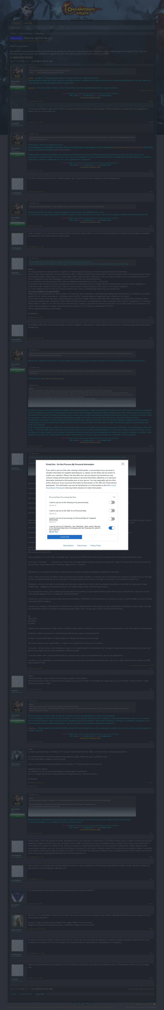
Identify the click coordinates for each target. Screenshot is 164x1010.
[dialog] (82, 505)
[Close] (123, 464)
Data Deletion (68, 545)
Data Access (82, 545)
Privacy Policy (95, 545)
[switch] (112, 502)
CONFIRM (64, 537)
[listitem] (82, 497)
